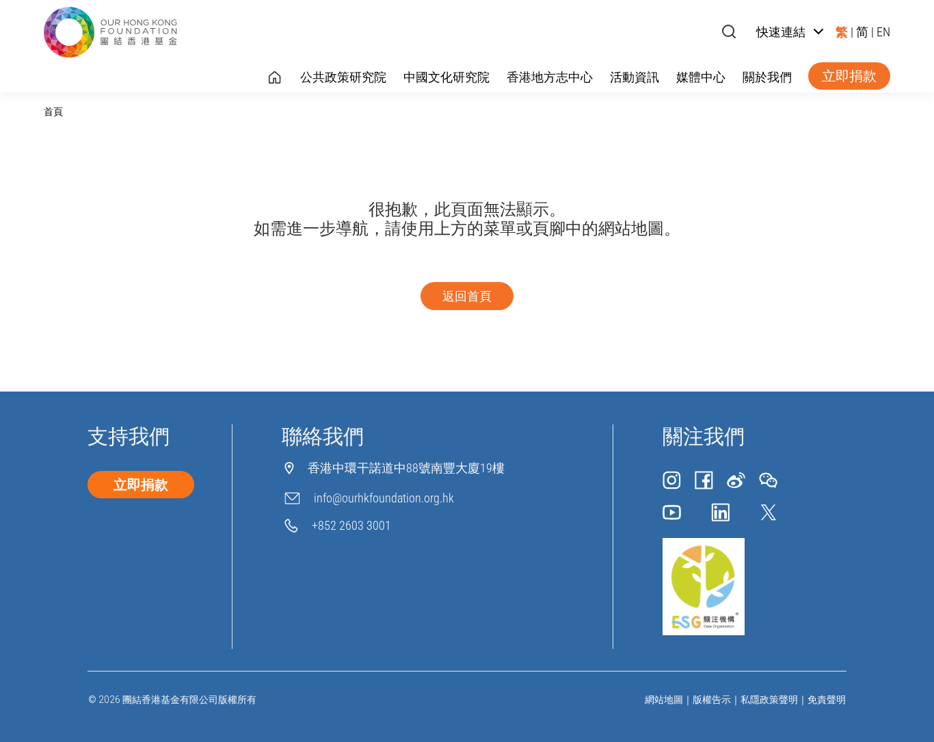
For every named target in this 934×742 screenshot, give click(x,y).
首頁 (53, 111)
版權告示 (712, 699)
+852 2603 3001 (351, 525)
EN (883, 32)
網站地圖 (664, 699)
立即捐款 (849, 76)
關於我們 (767, 77)
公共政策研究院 (343, 77)
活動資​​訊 (634, 77)
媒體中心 (700, 77)
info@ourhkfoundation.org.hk (384, 498)
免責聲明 (827, 699)
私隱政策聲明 (769, 699)
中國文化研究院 (446, 77)
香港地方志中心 (550, 77)
